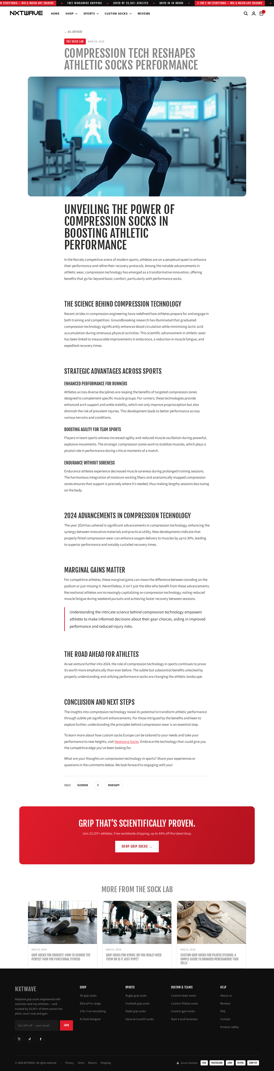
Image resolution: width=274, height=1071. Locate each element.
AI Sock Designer (90, 1019)
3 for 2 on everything (93, 1011)
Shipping (106, 1063)
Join (66, 1025)
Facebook (82, 785)
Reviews (225, 1003)
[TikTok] (30, 1039)
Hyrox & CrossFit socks (139, 1019)
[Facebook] (40, 1039)
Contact (225, 1019)
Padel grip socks (135, 1011)
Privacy (69, 1063)
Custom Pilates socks (184, 1003)
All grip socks (88, 995)
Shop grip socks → (137, 846)
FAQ (222, 1011)
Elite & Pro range (90, 1003)
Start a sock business (184, 1019)
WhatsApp (114, 785)
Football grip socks (137, 1003)
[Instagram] (19, 1039)
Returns (92, 1063)
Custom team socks (183, 995)
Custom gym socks (183, 1011)
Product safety (229, 1027)
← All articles (73, 31)
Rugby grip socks (136, 995)
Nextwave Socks (127, 741)
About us (226, 995)
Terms (80, 1063)
